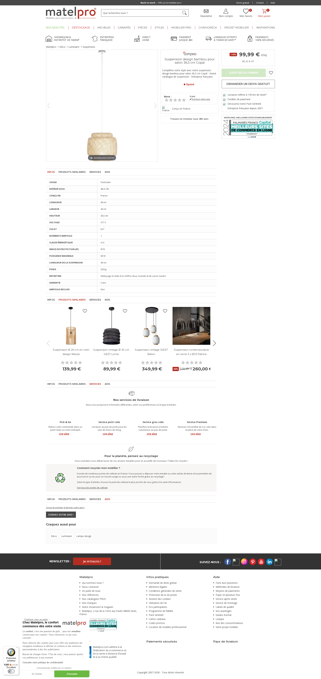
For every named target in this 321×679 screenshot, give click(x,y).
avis (192, 96)
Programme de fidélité (161, 611)
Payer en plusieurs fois (228, 594)
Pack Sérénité (156, 615)
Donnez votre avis (201, 99)
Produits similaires (72, 171)
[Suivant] (155, 105)
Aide (273, 2)
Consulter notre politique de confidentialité (43, 662)
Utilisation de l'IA (158, 602)
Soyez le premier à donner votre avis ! (65, 507)
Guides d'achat (224, 615)
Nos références (90, 594)
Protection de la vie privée (163, 594)
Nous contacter (90, 586)
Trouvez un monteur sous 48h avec (189, 118)
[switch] (11, 671)
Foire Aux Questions (227, 582)
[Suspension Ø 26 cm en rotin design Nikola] (71, 326)
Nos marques (89, 602)
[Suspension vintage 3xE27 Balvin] (151, 326)
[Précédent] (48, 105)
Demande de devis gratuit (163, 582)
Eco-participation (158, 607)
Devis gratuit (242, 2)
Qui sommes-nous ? (93, 582)
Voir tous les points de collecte (92, 487)
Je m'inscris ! (92, 561)
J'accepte (72, 673)
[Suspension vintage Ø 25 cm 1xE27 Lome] (111, 326)
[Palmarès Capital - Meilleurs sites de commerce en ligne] (248, 126)
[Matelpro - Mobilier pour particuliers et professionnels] (71, 13)
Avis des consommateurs (229, 623)
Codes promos (157, 623)
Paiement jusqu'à (161, 2)
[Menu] (17, 648)
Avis (107, 171)
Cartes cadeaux (157, 619)
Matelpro (51, 46)
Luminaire (74, 46)
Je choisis (37, 673)
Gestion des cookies (160, 598)
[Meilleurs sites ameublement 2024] (98, 624)
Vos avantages (224, 611)
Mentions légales (158, 586)
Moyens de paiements (228, 590)
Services (95, 171)
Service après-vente (226, 598)
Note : (167, 96)
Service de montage (226, 602)
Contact (260, 2)
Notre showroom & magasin (97, 607)
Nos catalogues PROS (94, 598)
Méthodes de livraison (228, 586)
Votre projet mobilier (227, 627)
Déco (62, 46)
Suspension (89, 46)
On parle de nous (91, 590)
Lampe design (83, 536)
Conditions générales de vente (165, 590)
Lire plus (64, 433)
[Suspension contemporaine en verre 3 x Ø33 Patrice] (191, 326)
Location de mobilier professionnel (167, 627)
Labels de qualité (225, 607)
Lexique (220, 619)
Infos (51, 171)
